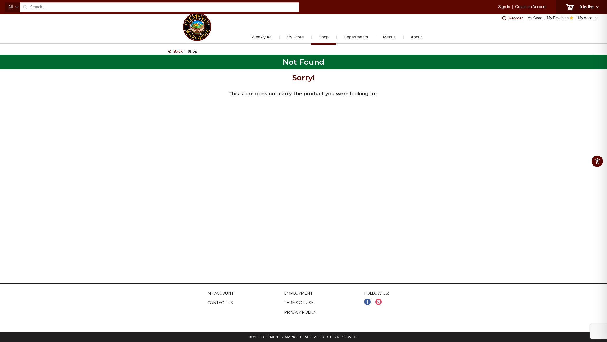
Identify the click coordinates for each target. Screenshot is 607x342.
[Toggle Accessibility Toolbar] (597, 161)
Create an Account (530, 7)
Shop (192, 51)
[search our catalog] (25, 7)
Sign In (504, 7)
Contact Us (220, 302)
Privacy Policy (300, 312)
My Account (220, 293)
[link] (367, 302)
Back (177, 51)
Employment (298, 293)
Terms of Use (299, 302)
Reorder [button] (516, 18)
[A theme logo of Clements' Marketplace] (197, 31)
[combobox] (12, 7)
